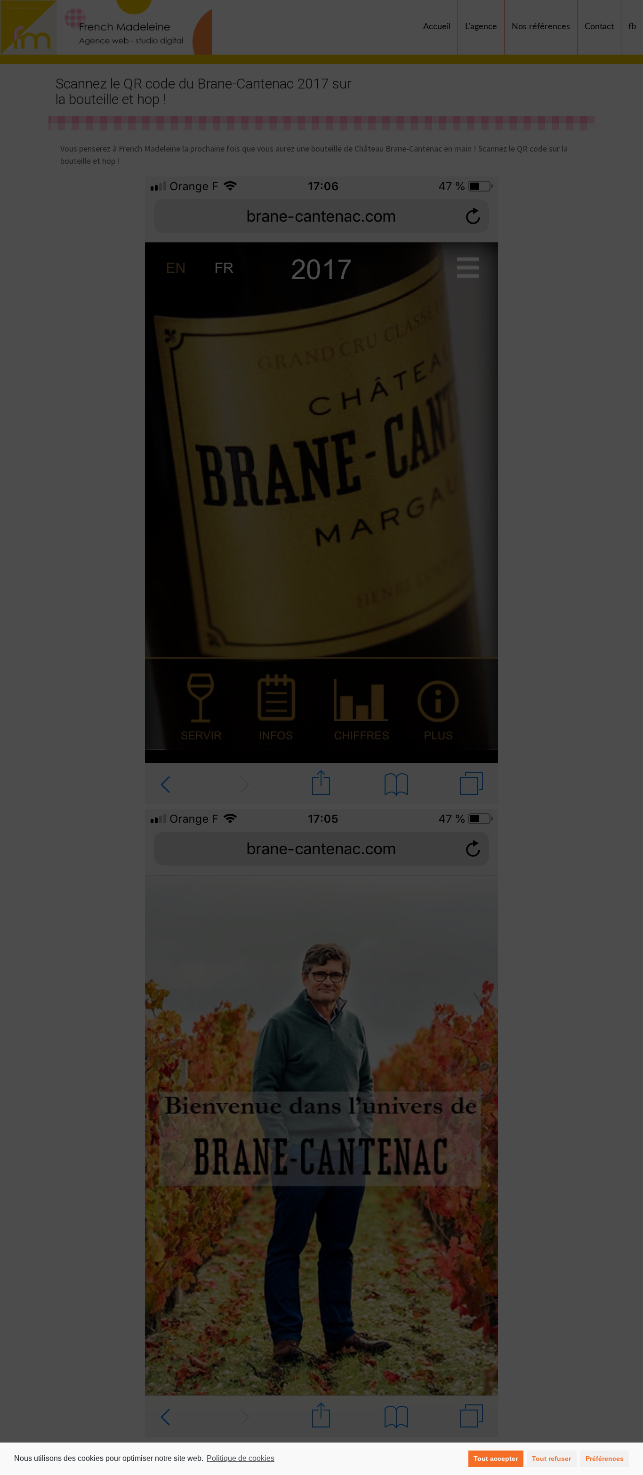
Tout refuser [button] (551, 1458)
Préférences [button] (605, 1458)
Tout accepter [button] (496, 1458)
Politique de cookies (240, 1458)
